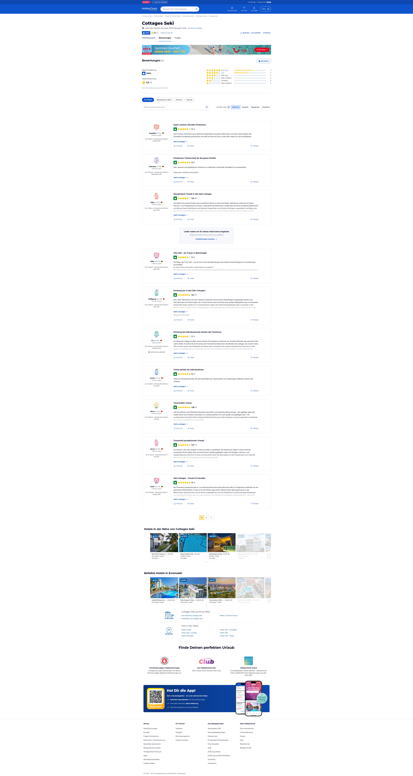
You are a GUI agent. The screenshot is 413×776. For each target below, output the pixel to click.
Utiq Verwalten (213, 744)
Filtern (149, 100)
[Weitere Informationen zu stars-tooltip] (172, 554)
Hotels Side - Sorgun (227, 636)
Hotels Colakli (186, 630)
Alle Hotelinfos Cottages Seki (191, 616)
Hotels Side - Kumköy (189, 633)
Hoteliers (179, 728)
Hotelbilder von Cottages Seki (192, 619)
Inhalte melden (149, 763)
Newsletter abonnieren (152, 744)
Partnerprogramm (183, 736)
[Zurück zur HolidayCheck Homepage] (149, 9)
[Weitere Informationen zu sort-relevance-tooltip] (228, 107)
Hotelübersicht (148, 38)
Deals (145, 2)
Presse (242, 736)
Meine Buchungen (150, 728)
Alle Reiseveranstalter (151, 759)
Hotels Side (224, 633)
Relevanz (235, 107)
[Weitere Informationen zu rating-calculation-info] (166, 88)
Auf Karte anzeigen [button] (195, 28)
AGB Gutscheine (214, 752)
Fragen (178, 38)
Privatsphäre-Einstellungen (218, 740)
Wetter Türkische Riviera (228, 616)
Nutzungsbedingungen (216, 732)
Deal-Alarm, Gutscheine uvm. (154, 740)
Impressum (212, 763)
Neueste (245, 107)
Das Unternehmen (247, 728)
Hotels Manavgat (187, 636)
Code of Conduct (182, 740)
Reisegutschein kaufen (151, 748)
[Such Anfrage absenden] (196, 9)
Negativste (255, 107)
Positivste (266, 107)
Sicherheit (211, 759)
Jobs (241, 740)
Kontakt (250, 2)
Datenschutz (212, 736)
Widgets (179, 732)
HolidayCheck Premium (152, 752)
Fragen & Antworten (151, 736)
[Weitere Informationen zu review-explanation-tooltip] (172, 33)
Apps (145, 756)
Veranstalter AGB (214, 728)
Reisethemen (245, 744)
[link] (232, 9)
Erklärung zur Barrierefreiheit (219, 756)
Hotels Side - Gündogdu (228, 630)
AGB (209, 748)
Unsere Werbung (246, 732)
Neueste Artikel (245, 748)
